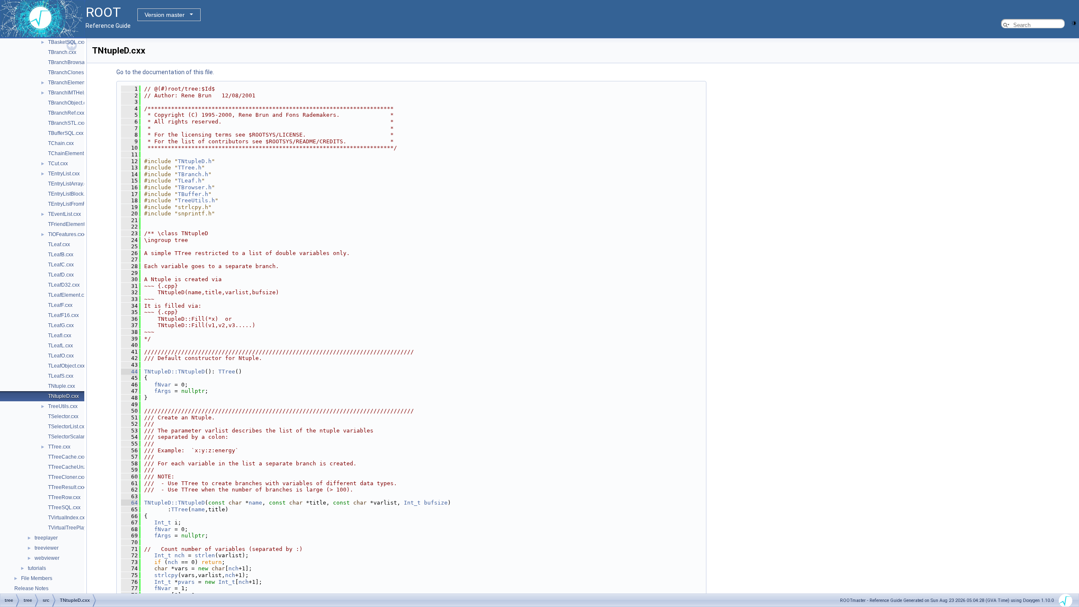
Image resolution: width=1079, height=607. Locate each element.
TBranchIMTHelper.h (71, 93)
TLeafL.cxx (60, 346)
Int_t (412, 503)
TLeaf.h (189, 180)
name (255, 503)
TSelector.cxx (63, 416)
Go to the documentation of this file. (165, 72)
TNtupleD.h (195, 161)
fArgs (162, 391)
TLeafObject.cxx (66, 366)
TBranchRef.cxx (66, 113)
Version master (165, 14)
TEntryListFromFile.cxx (74, 204)
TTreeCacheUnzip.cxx (73, 467)
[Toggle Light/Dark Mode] (1074, 22)
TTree (226, 371)
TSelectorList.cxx (67, 427)
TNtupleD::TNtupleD (174, 371)
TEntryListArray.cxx (69, 184)
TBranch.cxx (62, 52)
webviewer (47, 558)
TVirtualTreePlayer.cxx (73, 528)
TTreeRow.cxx (64, 497)
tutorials (37, 568)
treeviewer (47, 548)
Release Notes (31, 588)
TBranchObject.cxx (69, 103)
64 (129, 503)
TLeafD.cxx (61, 275)
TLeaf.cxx (59, 244)
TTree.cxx (59, 447)
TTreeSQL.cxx (64, 507)
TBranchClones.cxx (70, 72)
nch (179, 555)
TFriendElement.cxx (71, 224)
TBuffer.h (193, 194)
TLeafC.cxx (61, 265)
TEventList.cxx (64, 214)
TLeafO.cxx (61, 356)
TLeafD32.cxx (64, 285)
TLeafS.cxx (60, 376)
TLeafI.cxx (59, 335)
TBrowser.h (195, 187)
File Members (36, 578)
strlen (205, 555)
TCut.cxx (58, 164)
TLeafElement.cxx (68, 295)
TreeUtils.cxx (63, 406)
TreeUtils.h (196, 200)
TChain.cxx (61, 143)
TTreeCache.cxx (67, 457)
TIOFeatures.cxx (66, 234)
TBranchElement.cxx (71, 83)
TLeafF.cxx (60, 305)
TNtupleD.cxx (63, 396)
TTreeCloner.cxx (67, 477)
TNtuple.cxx (61, 386)
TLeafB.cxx (60, 255)
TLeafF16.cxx (63, 315)
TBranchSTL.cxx (67, 123)
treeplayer (46, 538)
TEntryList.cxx (64, 174)
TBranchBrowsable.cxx (74, 62)
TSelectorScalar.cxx (70, 437)
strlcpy (166, 575)
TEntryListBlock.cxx (70, 194)
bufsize (436, 503)
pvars (186, 582)
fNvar (162, 384)
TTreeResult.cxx (66, 487)
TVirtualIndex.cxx (67, 518)
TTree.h (189, 167)
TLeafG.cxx (61, 325)
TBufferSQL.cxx (65, 133)
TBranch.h (193, 174)
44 (129, 371)
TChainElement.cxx (70, 153)
